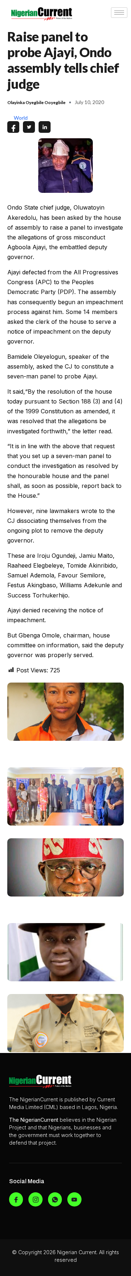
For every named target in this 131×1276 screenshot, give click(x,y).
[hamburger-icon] (119, 12)
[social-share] (13, 127)
